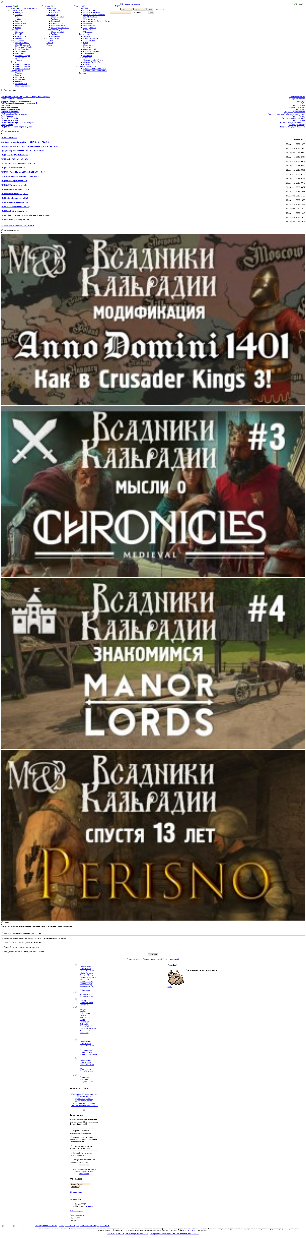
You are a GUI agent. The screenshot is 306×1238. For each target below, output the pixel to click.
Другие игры (20, 58)
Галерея (18, 21)
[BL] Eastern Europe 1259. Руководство (17, 122)
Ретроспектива (299, 110)
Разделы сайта (16, 10)
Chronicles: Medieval (91, 51)
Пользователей (75, 1199)
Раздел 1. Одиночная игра (294, 112)
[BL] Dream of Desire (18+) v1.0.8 (14, 194)
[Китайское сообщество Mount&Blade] (18, 1228)
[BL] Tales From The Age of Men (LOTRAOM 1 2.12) (23, 172)
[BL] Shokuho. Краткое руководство (16, 127)
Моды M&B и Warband (24, 47)
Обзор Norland (7, 125)
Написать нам (21, 84)
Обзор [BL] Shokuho (9, 118)
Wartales (86, 36)
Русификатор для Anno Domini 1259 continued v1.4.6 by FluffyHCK (29, 146)
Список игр (78, 6)
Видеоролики (20, 23)
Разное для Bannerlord (60, 28)
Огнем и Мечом (89, 19)
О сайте (18, 25)
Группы (18, 38)
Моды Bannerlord (22, 49)
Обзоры (49, 43)
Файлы (18, 19)
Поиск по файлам (22, 69)
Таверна (18, 60)
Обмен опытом (52, 38)
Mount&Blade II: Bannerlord (94, 15)
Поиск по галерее (22, 66)
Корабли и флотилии (10, 112)
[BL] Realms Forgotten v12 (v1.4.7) (15, 207)
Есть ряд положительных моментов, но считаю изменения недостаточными (34, 938)
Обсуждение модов (54, 30)
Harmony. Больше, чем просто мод (16, 101)
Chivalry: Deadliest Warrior (93, 62)
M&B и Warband (22, 43)
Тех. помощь (20, 51)
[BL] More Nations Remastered (14, 211)
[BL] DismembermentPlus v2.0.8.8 (15, 189)
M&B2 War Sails (86, 973)
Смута (85, 43)
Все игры (82, 73)
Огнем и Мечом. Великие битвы (96, 21)
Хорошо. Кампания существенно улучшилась (22, 933)
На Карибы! (88, 23)
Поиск (13, 62)
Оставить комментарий (152, 959)
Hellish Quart (85, 1013)
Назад (170, 987)
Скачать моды (52, 15)
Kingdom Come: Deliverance (94, 69)
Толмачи (49, 41)
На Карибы (84, 979)
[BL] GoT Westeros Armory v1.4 (14, 185)
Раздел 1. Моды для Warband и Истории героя (286, 114)
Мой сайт (14, 30)
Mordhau (83, 1011)
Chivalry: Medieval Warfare (93, 60)
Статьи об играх (298, 105)
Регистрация (159, 9)
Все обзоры (84, 1079)
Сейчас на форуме (76, 1211)
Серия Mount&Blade (297, 97)
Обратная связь (103, 1226)
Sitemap (38, 1226)
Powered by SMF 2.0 (115, 1234)
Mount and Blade (57, 17)
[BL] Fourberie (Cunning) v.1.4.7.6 (15, 220)
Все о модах (47, 6)
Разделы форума (17, 41)
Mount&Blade (85, 1041)
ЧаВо (17, 17)
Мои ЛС (18, 34)
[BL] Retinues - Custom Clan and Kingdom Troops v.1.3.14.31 (26, 215)
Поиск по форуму (22, 64)
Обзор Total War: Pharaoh (12, 99)
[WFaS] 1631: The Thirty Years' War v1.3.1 (18, 163)
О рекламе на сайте (88, 1226)
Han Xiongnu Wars (87, 986)
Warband (54, 19)
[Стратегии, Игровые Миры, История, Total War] (7, 1228)
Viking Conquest (89, 28)
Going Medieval (89, 49)
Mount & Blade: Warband (93, 13)
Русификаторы (57, 23)
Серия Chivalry (85, 58)
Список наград (21, 36)
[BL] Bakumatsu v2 (9, 138)
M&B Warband (85, 969)
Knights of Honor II (90, 38)
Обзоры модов (85, 1077)
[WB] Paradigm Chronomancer (14, 114)
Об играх (19, 13)
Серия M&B (83, 8)
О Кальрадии (88, 32)
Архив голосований (171, 959)
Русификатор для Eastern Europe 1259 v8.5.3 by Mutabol (25, 142)
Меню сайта (11, 6)
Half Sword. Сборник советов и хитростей (19, 103)
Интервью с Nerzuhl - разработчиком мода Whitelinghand (25, 97)
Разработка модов (22, 56)
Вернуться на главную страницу (24, 8)
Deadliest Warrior (86, 1003)
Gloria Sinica (88, 30)
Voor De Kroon (89, 41)
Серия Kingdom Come (87, 66)
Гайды (49, 45)
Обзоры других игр (297, 99)
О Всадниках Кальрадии (69, 1226)
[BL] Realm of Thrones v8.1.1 (13, 168)
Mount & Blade (89, 10)
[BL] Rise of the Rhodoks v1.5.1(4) (15, 202)
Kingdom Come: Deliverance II (95, 71)
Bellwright (87, 47)
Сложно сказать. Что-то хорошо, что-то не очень (23, 942)
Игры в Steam (20, 79)
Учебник (18, 15)
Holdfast (83, 1009)
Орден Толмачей (86, 1071)
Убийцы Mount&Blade (10, 110)
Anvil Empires (88, 53)
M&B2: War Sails (90, 17)
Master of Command (9, 107)
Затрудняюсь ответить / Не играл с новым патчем (23, 952)
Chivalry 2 (87, 64)
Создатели (301, 101)
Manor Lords (88, 45)
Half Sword (87, 56)
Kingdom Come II (86, 996)
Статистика (76, 1192)
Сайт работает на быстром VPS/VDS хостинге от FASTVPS (84, 1105)
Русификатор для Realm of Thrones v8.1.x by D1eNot (23, 151)
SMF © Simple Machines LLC (136, 1234)
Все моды (55, 13)
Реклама (18, 75)
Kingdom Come (86, 994)
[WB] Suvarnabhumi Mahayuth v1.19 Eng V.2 (20, 176)
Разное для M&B (58, 25)
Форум (18, 28)
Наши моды (51, 8)
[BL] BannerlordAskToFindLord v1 (15, 155)
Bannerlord (55, 21)
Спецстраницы (17, 71)
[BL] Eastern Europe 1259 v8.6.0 (14, 198)
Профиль (19, 32)
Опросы (18, 82)
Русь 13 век (56, 10)
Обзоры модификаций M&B (293, 118)
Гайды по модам (86, 1081)
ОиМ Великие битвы (88, 977)
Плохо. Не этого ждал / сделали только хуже (21, 947)
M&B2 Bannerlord (22, 45)
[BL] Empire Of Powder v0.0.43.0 (14, 159)
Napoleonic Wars (89, 25)
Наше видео (20, 77)
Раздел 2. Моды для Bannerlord (292, 122)
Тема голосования (134, 959)
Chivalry (83, 1000)
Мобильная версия (22, 86)
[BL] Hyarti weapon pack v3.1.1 (14, 181)
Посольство (20, 53)
